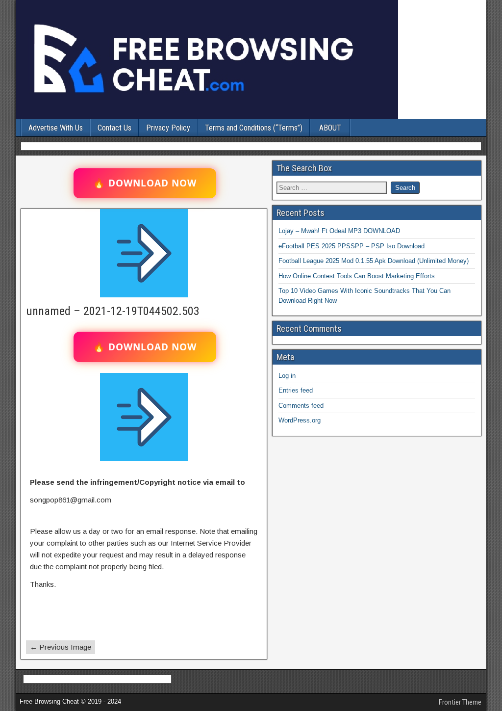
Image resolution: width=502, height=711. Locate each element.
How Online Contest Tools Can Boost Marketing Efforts (356, 276)
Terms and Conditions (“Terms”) (253, 127)
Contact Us (114, 127)
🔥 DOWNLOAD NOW (145, 183)
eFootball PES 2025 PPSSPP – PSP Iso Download (351, 246)
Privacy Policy (168, 127)
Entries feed (295, 390)
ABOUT (330, 127)
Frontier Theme (460, 702)
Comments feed (301, 405)
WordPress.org (299, 420)
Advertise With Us (55, 127)
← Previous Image (60, 647)
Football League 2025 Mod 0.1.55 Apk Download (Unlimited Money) (373, 260)
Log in (287, 375)
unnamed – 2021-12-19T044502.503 (113, 311)
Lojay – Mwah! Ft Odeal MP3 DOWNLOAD (339, 231)
